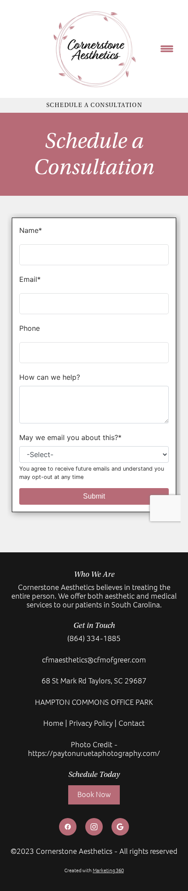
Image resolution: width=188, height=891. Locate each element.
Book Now (94, 794)
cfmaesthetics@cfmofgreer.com (94, 660)
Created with (94, 870)
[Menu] (167, 49)
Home (53, 723)
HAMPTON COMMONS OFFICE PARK (94, 702)
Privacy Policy (91, 723)
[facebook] (68, 827)
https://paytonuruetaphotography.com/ (94, 753)
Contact (131, 723)
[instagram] (94, 827)
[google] (120, 827)
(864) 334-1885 (94, 638)
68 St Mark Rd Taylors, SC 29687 (94, 681)
